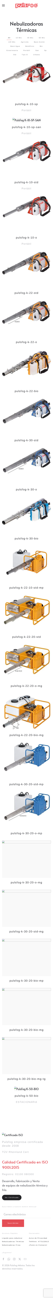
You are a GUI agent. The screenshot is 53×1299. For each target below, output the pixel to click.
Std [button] (14, 54)
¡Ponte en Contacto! (38, 1245)
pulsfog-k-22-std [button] (26, 292)
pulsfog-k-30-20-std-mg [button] (26, 931)
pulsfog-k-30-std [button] (26, 440)
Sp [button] (45, 50)
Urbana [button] (36, 54)
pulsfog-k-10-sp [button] (26, 104)
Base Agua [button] (15, 46)
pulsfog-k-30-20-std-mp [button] (26, 784)
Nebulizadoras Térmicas (13, 1241)
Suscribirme (13, 1223)
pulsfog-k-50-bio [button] (26, 1095)
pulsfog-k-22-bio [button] (26, 391)
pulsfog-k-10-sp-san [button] (26, 127)
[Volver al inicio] (26, 5)
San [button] (37, 50)
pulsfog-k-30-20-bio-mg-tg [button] (26, 1078)
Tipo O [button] (25, 54)
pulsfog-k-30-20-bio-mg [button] (27, 1029)
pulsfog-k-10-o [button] (26, 237)
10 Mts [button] (19, 38)
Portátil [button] (26, 50)
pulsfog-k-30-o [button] (26, 489)
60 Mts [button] (42, 38)
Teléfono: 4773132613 (39, 1241)
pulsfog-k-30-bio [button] (26, 538)
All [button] (9, 38)
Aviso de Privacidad (38, 1238)
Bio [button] (41, 46)
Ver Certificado (12, 1197)
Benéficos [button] (29, 46)
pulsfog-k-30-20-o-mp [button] (26, 833)
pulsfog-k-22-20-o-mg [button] (26, 685)
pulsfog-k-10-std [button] (26, 182)
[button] (3, 5)
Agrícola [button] (25, 42)
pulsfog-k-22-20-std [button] (26, 636)
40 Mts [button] (30, 38)
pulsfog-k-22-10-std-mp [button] (26, 587)
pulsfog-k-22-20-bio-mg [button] (27, 735)
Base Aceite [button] (39, 42)
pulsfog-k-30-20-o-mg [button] (26, 882)
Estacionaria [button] (12, 50)
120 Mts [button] (11, 42)
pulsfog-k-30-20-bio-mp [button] (27, 980)
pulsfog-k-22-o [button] (26, 342)
